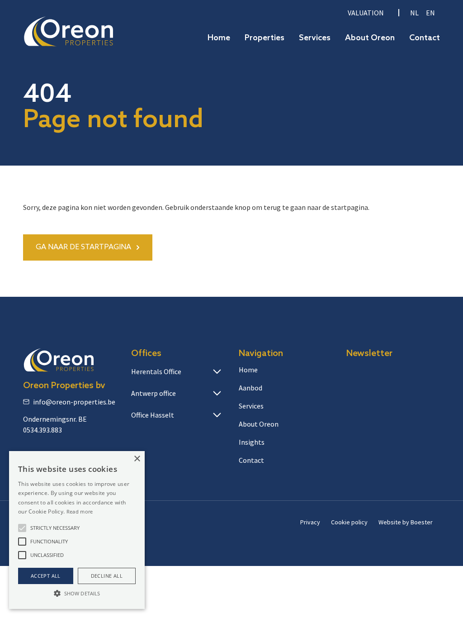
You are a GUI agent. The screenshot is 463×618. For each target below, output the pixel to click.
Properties (264, 38)
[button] (22, 528)
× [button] (136, 459)
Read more (79, 511)
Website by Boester (405, 522)
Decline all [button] (107, 575)
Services (315, 38)
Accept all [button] (46, 575)
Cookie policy (349, 522)
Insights (252, 442)
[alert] (77, 530)
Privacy (310, 522)
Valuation (366, 12)
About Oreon (370, 38)
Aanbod (250, 387)
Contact (424, 38)
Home (219, 38)
